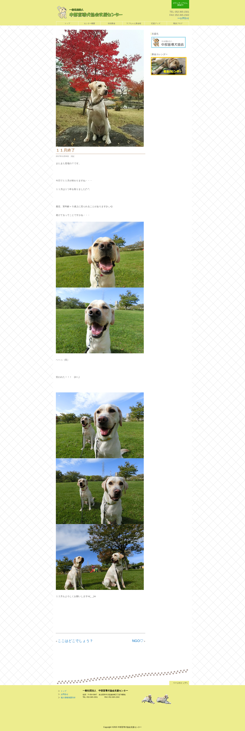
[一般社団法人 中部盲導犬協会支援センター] (92, 12)
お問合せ (64, 694)
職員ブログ (177, 23)
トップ (67, 23)
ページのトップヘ (179, 683)
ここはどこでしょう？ (75, 641)
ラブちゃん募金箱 (133, 23)
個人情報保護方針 (68, 697)
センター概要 (89, 23)
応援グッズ (155, 23)
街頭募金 (111, 23)
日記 (72, 156)
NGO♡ (137, 641)
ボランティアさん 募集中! (180, 4)
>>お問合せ (183, 18)
